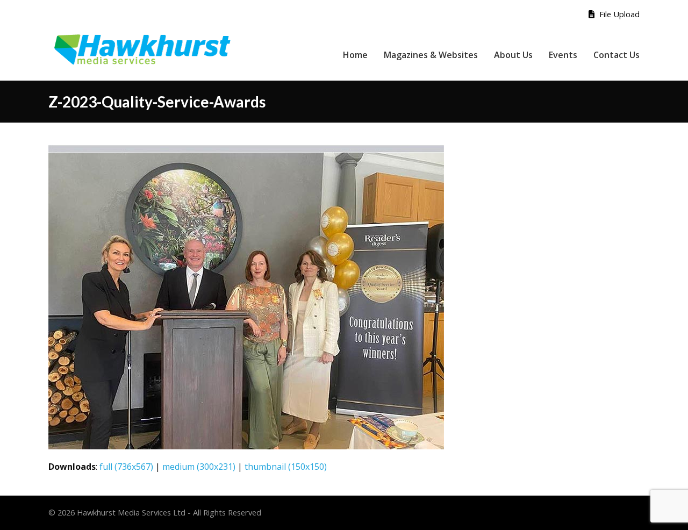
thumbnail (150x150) (286, 466)
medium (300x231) (198, 466)
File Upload (618, 14)
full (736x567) (126, 466)
